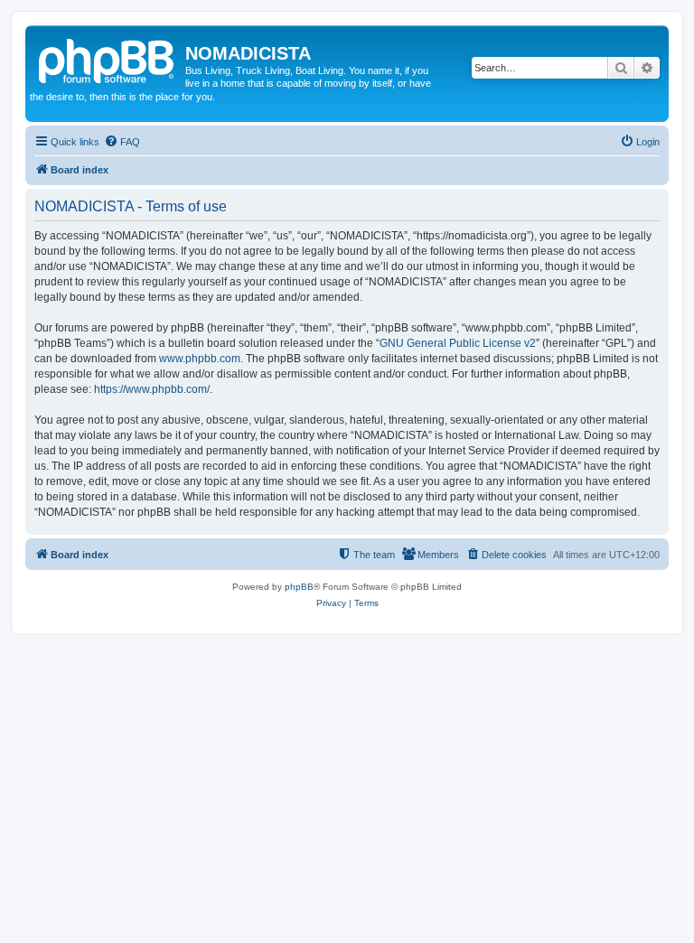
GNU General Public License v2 (458, 343)
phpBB (299, 587)
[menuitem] (122, 142)
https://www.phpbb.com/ (152, 389)
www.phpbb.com (199, 358)
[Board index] (107, 59)
